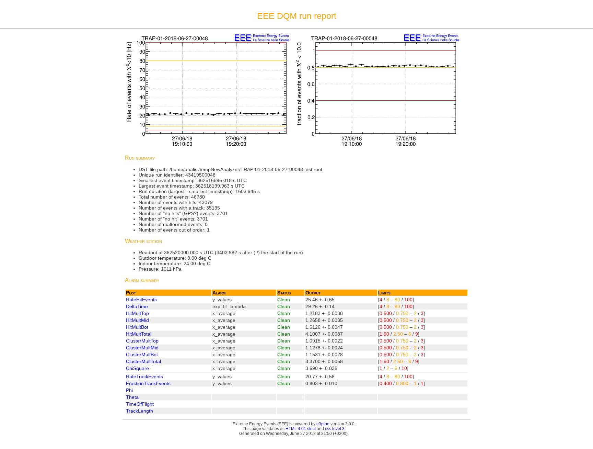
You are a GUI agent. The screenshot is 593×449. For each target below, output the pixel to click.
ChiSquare (137, 368)
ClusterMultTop (142, 341)
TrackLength (139, 411)
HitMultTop (137, 313)
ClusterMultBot (142, 354)
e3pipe (322, 424)
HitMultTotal (138, 334)
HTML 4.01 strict (301, 428)
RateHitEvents (141, 299)
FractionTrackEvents (148, 383)
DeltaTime (137, 306)
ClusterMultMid (142, 347)
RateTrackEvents (144, 376)
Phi (129, 390)
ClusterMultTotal (143, 361)
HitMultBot (137, 327)
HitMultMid (137, 320)
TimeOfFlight (140, 404)
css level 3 (335, 428)
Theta (132, 397)
